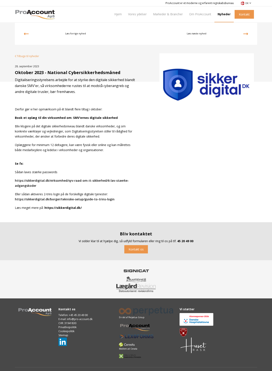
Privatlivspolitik (67, 327)
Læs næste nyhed (196, 33)
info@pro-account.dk (79, 319)
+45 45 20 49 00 (78, 315)
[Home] (35, 14)
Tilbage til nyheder (27, 56)
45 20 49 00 (185, 241)
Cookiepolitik (66, 331)
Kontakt (244, 14)
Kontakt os (136, 249)
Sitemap (63, 335)
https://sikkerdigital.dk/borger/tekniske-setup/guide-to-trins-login (65, 199)
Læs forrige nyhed (75, 33)
